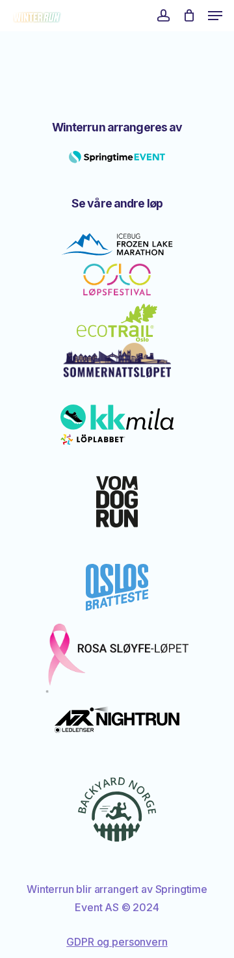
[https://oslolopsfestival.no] (117, 280)
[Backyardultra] (117, 809)
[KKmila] (117, 425)
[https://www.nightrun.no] (117, 719)
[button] (215, 15)
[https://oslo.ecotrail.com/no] (117, 323)
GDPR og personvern (116, 941)
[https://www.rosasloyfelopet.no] (117, 658)
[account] (163, 15)
